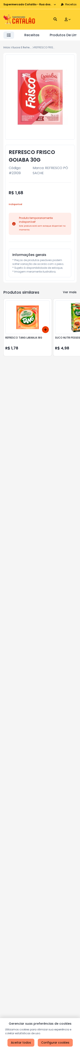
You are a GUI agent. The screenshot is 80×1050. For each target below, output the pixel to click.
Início (6, 47)
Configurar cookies (55, 1042)
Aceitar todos (21, 1042)
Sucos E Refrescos (24, 47)
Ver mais (70, 292)
